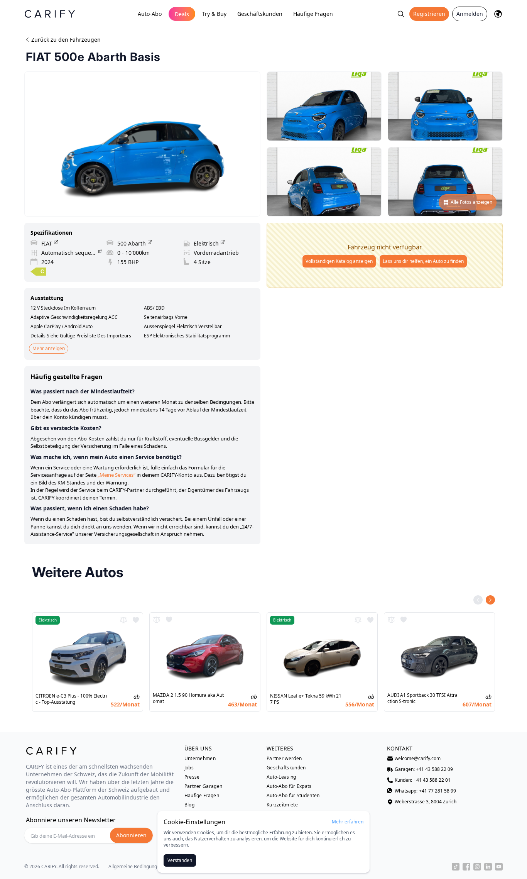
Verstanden (179, 860)
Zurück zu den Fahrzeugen (66, 39)
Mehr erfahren (347, 822)
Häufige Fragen (313, 13)
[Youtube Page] (499, 867)
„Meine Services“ (116, 474)
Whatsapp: (425, 791)
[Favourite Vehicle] (136, 620)
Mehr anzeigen (48, 348)
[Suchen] (401, 14)
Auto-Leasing (281, 777)
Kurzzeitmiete (282, 805)
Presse (192, 777)
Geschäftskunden (259, 13)
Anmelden (469, 13)
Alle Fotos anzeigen (471, 202)
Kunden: (423, 780)
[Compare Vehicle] (123, 620)
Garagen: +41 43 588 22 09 (424, 769)
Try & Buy (214, 13)
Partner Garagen (203, 786)
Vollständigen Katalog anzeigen (339, 261)
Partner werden (284, 758)
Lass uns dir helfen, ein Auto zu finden (423, 261)
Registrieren (429, 13)
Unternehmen (200, 758)
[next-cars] (490, 600)
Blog (189, 805)
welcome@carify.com (418, 758)
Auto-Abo (150, 13)
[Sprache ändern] (498, 14)
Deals (182, 14)
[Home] (50, 14)
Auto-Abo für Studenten (293, 796)
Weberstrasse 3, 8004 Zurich (425, 802)
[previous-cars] (478, 600)
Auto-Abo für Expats (289, 786)
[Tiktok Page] (455, 867)
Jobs (189, 768)
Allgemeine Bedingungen (135, 867)
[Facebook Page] (466, 867)
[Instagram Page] (477, 867)
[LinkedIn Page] (488, 867)
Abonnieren (131, 835)
